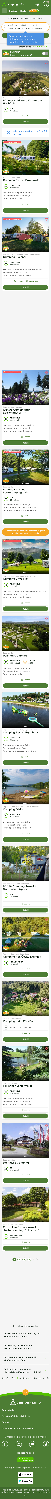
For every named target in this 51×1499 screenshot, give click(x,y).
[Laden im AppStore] (25, 1474)
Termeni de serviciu (25, 1492)
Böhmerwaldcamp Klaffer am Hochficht (22, 102)
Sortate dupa (24, 46)
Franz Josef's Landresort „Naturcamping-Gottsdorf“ (21, 1229)
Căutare (13, 11)
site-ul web (33, 281)
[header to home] (13, 4)
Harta (23, 11)
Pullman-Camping (15, 655)
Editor (27, 1490)
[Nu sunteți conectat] (46, 4)
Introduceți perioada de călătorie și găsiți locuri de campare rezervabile (25, 532)
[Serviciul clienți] (37, 4)
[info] (31, 55)
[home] (25, 1402)
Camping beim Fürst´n (18, 1021)
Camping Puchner (14, 256)
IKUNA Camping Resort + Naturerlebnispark (20, 888)
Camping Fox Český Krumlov (22, 956)
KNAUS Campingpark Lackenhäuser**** (17, 411)
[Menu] (4, 10)
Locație (27, 115)
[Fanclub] (34, 10)
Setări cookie (7, 1492)
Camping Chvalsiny (16, 578)
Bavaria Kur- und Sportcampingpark (15, 491)
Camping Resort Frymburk (20, 732)
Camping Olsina (13, 809)
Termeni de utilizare (12, 1490)
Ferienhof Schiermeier (17, 1085)
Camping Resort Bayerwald (21, 180)
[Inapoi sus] (25, 1392)
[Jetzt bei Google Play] (25, 1481)
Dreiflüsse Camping (16, 1162)
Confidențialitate (40, 1490)
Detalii (26, 121)
